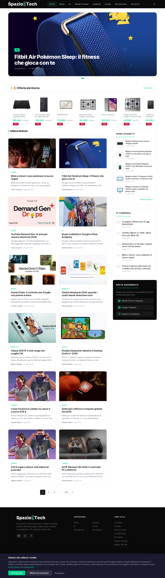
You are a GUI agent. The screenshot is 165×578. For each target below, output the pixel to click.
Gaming (97, 4)
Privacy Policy (13, 567)
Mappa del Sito (120, 544)
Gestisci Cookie (121, 541)
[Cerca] (154, 4)
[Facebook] (31, 535)
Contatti (117, 526)
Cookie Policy (28, 567)
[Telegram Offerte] (18, 535)
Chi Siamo (118, 522)
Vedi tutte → (148, 88)
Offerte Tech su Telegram (132, 301)
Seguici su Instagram (131, 314)
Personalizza (59, 573)
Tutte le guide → (146, 199)
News (62, 4)
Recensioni (121, 4)
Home (52, 4)
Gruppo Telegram (129, 307)
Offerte (135, 4)
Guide (108, 4)
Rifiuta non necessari (39, 573)
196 (66, 492)
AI (70, 4)
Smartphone (82, 4)
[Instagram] (25, 535)
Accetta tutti (16, 573)
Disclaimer (118, 537)
